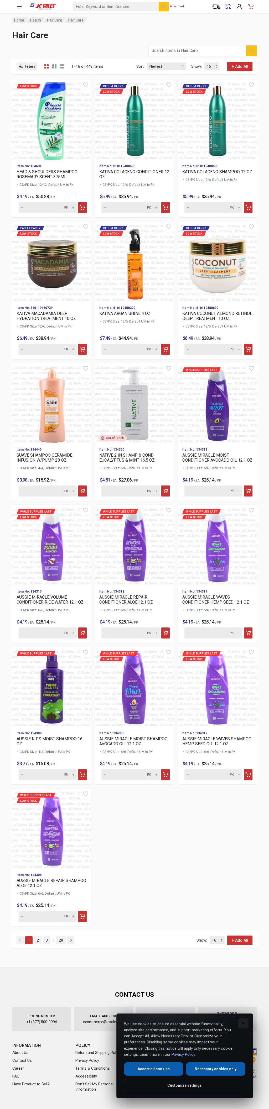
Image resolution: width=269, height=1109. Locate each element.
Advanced (177, 6)
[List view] (62, 66)
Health (35, 20)
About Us (20, 1052)
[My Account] (239, 6)
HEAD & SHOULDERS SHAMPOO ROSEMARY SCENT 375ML (47, 174)
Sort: (140, 66)
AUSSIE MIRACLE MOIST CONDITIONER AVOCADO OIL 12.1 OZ (217, 458)
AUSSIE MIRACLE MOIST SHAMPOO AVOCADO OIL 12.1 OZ (133, 741)
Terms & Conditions (92, 1068)
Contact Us (22, 1060)
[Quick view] (85, 85)
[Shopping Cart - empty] (251, 6)
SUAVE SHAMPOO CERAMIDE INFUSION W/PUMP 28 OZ (44, 458)
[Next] (70, 940)
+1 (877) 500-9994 (41, 1022)
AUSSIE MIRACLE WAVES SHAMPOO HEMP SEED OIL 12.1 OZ (216, 741)
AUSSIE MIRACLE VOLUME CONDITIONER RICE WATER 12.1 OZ (50, 600)
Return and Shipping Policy (98, 1052)
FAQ (15, 1076)
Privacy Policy (87, 1060)
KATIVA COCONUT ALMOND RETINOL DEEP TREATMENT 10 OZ (217, 316)
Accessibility (86, 1076)
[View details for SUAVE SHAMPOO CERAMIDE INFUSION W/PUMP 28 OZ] (51, 403)
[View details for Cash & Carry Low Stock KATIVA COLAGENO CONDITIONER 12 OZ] (134, 120)
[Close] (243, 1023)
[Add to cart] (82, 207)
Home (19, 20)
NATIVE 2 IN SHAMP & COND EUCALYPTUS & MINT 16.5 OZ (127, 458)
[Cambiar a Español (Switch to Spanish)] (228, 6)
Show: (196, 66)
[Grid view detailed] (54, 66)
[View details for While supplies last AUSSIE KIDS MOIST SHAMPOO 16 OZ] (51, 687)
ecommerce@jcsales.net (103, 1022)
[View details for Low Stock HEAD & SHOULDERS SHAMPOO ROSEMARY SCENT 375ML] (51, 120)
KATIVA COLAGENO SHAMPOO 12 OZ (217, 171)
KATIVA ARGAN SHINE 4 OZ (125, 313)
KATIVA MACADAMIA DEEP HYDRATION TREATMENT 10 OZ (46, 316)
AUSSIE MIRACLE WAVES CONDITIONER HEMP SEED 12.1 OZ (215, 600)
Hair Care (54, 20)
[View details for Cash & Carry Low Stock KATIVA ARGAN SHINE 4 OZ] (134, 261)
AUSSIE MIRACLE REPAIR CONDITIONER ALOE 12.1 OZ (126, 600)
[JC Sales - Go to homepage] (43, 6)
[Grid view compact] (46, 66)
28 (61, 940)
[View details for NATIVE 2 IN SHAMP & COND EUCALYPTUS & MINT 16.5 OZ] (134, 403)
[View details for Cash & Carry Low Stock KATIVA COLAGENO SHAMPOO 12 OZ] (217, 120)
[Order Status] (216, 6)
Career (18, 1068)
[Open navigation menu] (19, 6)
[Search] (164, 6)
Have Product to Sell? (31, 1084)
